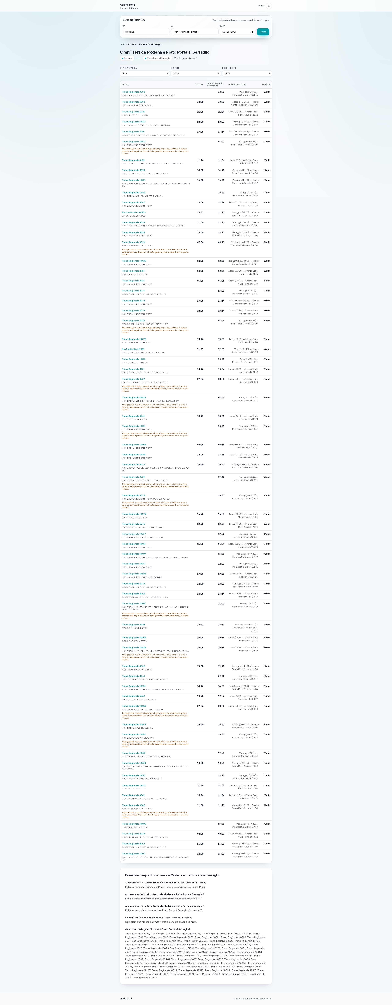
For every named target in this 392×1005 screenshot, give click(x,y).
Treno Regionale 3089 (133, 805)
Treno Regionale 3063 (133, 666)
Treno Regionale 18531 (133, 426)
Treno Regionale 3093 (133, 92)
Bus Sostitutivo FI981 (133, 349)
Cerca (263, 31)
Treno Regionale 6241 (133, 416)
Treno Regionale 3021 (133, 280)
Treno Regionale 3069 (133, 593)
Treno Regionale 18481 (134, 454)
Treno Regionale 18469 (134, 637)
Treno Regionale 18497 (134, 554)
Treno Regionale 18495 (134, 824)
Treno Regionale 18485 (134, 647)
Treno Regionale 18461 (134, 544)
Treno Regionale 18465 (134, 444)
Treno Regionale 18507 (134, 534)
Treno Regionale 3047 (133, 464)
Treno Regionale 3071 (133, 290)
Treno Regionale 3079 (133, 495)
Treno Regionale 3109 (133, 160)
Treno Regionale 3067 (133, 843)
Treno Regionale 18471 (134, 785)
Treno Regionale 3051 (133, 369)
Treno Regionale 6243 (133, 524)
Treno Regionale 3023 (133, 320)
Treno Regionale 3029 (133, 242)
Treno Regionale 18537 (134, 563)
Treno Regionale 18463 (134, 706)
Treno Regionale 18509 (134, 763)
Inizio (261, 5)
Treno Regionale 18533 (133, 359)
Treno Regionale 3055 (133, 232)
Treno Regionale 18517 (133, 853)
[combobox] (146, 31)
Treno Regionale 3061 (133, 795)
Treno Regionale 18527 (134, 121)
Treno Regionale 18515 (133, 775)
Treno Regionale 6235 (133, 111)
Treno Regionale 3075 (133, 583)
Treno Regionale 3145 (133, 131)
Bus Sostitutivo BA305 (134, 212)
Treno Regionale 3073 (133, 300)
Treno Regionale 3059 (133, 170)
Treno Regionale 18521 (133, 180)
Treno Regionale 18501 (133, 141)
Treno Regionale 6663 (133, 102)
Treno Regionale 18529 (134, 734)
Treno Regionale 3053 (133, 222)
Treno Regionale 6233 (133, 696)
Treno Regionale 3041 (133, 676)
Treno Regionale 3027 (133, 379)
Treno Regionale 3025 (133, 477)
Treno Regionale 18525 (133, 753)
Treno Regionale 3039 (133, 833)
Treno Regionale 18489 (134, 261)
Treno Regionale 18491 (134, 686)
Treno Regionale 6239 (133, 624)
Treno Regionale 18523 (133, 192)
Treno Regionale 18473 (134, 339)
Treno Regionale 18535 (133, 603)
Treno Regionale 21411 (133, 271)
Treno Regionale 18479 (134, 514)
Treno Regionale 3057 (133, 202)
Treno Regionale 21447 (134, 724)
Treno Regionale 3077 (133, 310)
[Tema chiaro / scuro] (269, 6)
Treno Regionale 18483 (134, 573)
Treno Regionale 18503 (134, 397)
